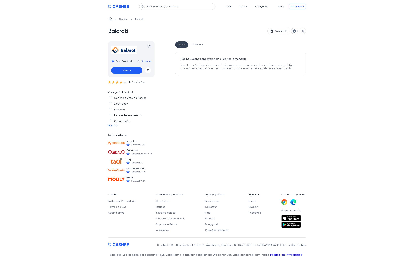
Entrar (281, 6)
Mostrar (127, 70)
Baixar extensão (291, 210)
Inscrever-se (297, 6)
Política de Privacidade (286, 255)
